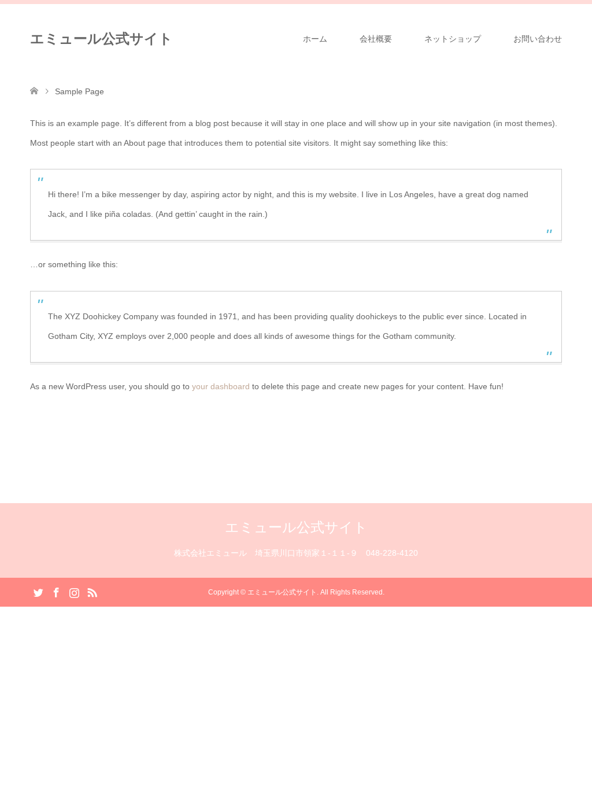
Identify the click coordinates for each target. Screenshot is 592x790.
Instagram (74, 592)
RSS (92, 592)
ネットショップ (452, 38)
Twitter (38, 592)
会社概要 (376, 38)
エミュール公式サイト (101, 38)
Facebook (56, 592)
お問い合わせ (537, 38)
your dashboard (221, 386)
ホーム (315, 38)
